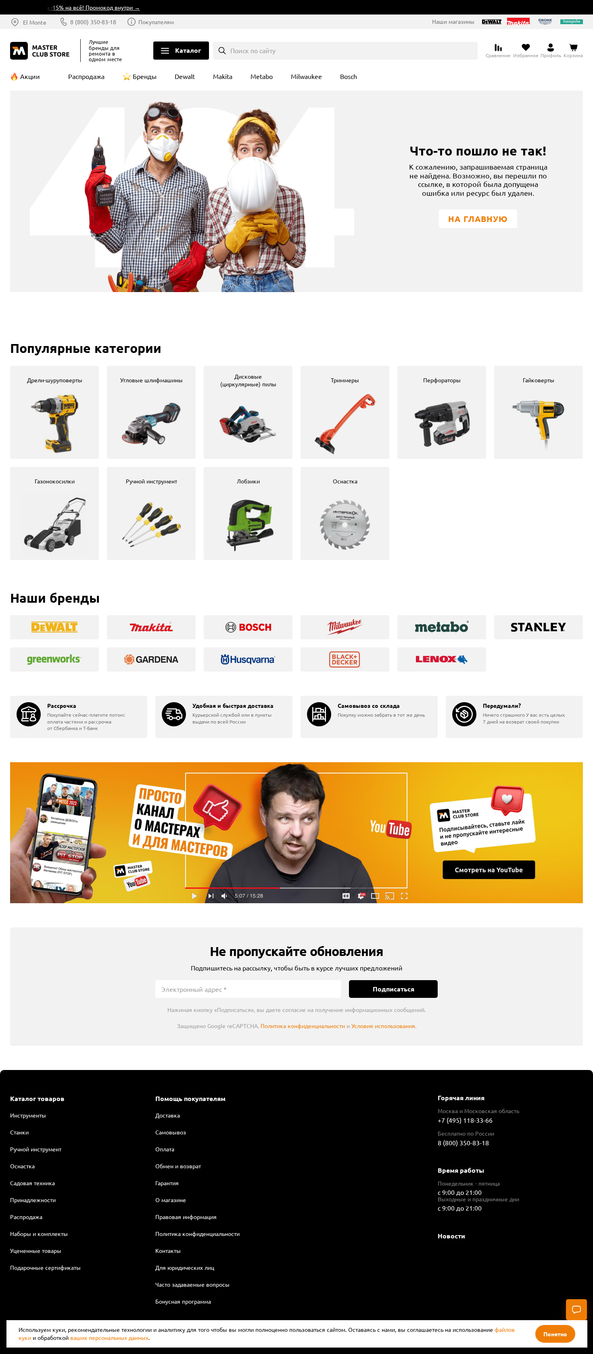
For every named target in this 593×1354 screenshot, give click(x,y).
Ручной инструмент (35, 1149)
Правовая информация (186, 1216)
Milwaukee (306, 76)
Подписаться (393, 989)
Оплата (164, 1149)
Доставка (167, 1115)
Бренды (145, 76)
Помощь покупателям (190, 1099)
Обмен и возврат (178, 1165)
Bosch (348, 76)
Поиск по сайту (253, 50)
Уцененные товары (35, 1250)
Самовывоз (170, 1132)
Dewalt (185, 76)
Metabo (262, 76)
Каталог (188, 50)
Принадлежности (33, 1199)
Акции (30, 76)
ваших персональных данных (109, 1337)
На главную (478, 219)
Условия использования (383, 1025)
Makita (222, 76)
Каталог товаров (37, 1099)
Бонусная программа (183, 1301)
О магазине (170, 1199)
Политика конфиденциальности (303, 1025)
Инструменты (28, 1115)
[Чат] (576, 1309)
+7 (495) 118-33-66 (465, 1120)
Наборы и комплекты (39, 1233)
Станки (19, 1132)
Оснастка (22, 1165)
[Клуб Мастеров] (41, 51)
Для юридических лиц (184, 1267)
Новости (451, 1236)
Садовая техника (32, 1182)
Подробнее (296, 832)
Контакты (168, 1250)
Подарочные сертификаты (45, 1267)
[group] (54, 412)
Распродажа (86, 76)
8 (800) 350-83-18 (93, 21)
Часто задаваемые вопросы (192, 1284)
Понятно (555, 1333)
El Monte (34, 22)
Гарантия (167, 1182)
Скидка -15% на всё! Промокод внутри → (64, 7)
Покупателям (156, 21)
